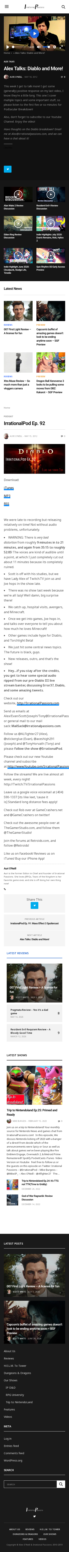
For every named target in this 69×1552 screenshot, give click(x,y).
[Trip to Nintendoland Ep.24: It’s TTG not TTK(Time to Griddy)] (12, 1184)
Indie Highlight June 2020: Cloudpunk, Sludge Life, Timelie (16, 269)
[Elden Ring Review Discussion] (18, 223)
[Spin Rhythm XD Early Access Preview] (50, 255)
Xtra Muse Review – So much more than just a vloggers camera (17, 385)
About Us (9, 1351)
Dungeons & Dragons (17, 1373)
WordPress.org (13, 1460)
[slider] (19, 47)
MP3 (7, 496)
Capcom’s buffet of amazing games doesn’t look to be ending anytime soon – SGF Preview (49, 337)
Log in (8, 1438)
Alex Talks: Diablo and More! (34, 939)
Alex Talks (9, 62)
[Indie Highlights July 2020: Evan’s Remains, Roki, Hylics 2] (50, 223)
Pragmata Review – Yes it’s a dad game (29, 1011)
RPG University (15, 1395)
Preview (40, 325)
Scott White (22, 997)
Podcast (8, 416)
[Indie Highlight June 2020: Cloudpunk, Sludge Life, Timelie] (18, 255)
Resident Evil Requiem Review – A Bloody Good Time (30, 1031)
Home (7, 52)
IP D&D (11, 1387)
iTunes (9, 488)
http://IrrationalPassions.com (38, 703)
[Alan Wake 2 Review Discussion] (18, 194)
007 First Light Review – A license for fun (33, 1286)
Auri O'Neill (16, 77)
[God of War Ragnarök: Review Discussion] (12, 1199)
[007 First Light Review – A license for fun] (18, 311)
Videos (8, 1417)
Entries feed (11, 1446)
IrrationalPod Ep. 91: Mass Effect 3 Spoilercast (34, 923)
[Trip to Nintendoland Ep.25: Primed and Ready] (34, 1085)
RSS (6, 504)
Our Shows (10, 1380)
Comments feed (14, 1453)
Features (9, 1409)
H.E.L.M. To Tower (15, 1365)
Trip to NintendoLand (19, 1402)
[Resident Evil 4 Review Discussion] (50, 194)
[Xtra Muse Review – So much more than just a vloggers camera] (18, 362)
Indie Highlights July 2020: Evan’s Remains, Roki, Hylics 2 (49, 237)
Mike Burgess (19, 1121)
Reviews (8, 325)
